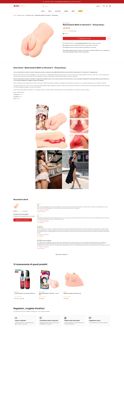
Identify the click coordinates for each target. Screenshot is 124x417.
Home (14, 15)
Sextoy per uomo (21, 15)
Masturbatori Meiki (30, 15)
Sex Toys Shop (66, 23)
